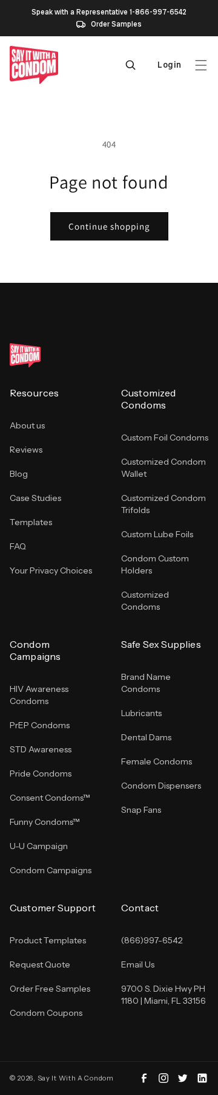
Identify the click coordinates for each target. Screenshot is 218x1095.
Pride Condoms (40, 773)
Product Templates (48, 940)
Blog (19, 473)
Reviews (26, 449)
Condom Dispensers (161, 785)
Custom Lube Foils (157, 534)
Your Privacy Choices (51, 570)
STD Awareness (40, 749)
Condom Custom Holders (155, 564)
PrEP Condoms (40, 725)
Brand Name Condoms (146, 682)
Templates (31, 522)
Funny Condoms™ (45, 821)
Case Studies (35, 498)
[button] (201, 65)
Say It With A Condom (76, 1078)
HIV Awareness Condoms (39, 694)
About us (27, 425)
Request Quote (40, 964)
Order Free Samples (50, 988)
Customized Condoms (145, 600)
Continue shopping (109, 226)
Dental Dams (146, 737)
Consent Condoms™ (50, 797)
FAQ (18, 546)
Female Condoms (156, 761)
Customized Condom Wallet (163, 467)
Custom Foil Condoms (164, 437)
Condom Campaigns (50, 870)
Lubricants (141, 713)
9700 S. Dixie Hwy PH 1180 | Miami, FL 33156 (163, 994)
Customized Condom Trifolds (163, 504)
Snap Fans (141, 809)
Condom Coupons (46, 1012)
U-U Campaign (39, 846)
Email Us (137, 964)
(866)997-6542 (152, 940)
